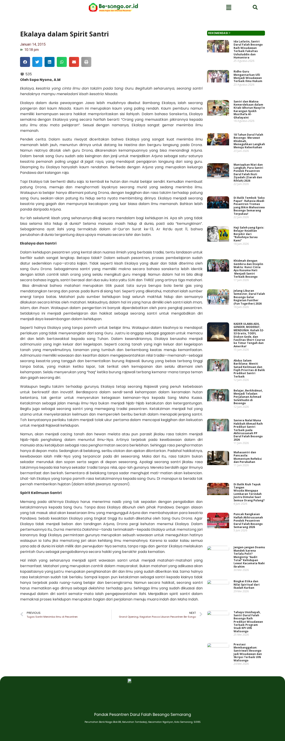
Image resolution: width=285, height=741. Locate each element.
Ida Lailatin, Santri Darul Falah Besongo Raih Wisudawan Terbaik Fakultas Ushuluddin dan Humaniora (248, 49)
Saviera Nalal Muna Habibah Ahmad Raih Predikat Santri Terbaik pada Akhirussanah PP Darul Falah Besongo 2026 (248, 429)
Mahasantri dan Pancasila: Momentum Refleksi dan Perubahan (248, 457)
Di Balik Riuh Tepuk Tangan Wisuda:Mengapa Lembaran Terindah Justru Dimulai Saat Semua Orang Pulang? (249, 492)
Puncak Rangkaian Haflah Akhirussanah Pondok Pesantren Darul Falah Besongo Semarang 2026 (248, 520)
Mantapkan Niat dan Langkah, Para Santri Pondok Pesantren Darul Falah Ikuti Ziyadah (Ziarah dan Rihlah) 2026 (248, 173)
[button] (25, 62)
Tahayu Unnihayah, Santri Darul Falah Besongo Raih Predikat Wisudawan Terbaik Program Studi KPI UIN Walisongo (248, 621)
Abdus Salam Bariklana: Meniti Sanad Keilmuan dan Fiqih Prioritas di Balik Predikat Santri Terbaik (249, 368)
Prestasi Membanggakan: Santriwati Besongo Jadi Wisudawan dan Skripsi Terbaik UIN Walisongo (248, 652)
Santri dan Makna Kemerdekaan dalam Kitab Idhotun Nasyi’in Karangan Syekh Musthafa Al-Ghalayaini (249, 109)
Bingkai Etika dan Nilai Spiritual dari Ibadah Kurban (247, 584)
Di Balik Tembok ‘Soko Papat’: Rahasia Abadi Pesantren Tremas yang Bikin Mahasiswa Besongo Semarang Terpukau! (249, 206)
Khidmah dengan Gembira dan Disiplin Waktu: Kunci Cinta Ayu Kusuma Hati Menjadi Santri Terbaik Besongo (248, 269)
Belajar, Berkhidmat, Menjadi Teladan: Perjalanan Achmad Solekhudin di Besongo (248, 397)
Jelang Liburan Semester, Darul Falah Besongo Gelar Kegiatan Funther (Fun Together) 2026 (249, 297)
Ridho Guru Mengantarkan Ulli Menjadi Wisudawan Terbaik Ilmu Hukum (248, 76)
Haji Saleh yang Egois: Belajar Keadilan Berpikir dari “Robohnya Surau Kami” (249, 234)
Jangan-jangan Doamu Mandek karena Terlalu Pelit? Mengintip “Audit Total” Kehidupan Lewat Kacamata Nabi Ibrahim (249, 556)
